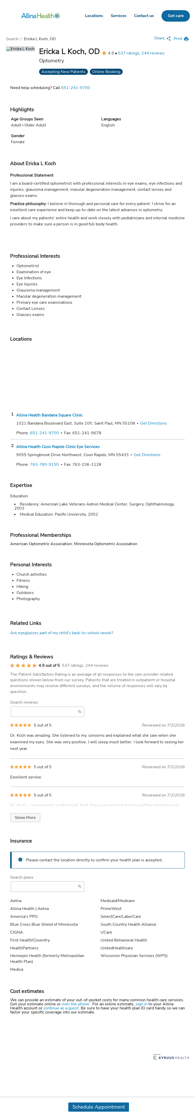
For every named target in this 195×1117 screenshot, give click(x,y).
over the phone (76, 1004)
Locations (94, 16)
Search (12, 39)
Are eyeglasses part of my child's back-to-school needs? (61, 633)
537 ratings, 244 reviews (141, 53)
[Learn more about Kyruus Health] (171, 1057)
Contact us (144, 16)
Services (118, 16)
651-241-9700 (75, 88)
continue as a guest (61, 1008)
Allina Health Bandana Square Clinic (49, 415)
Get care (176, 16)
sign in (142, 1004)
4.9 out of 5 (49, 665)
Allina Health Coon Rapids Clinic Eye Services (58, 447)
